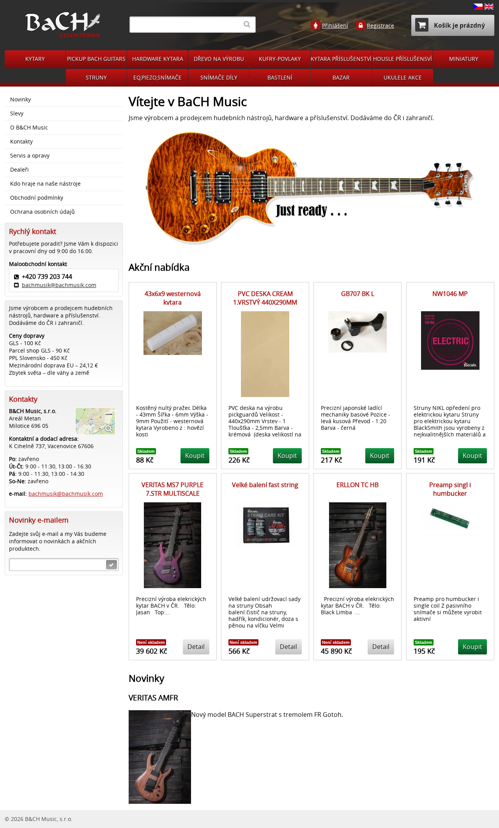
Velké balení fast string (265, 484)
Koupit (195, 455)
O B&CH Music (29, 127)
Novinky (20, 99)
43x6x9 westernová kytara (173, 298)
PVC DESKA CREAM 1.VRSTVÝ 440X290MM (265, 298)
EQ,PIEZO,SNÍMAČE (157, 77)
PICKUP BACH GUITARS (96, 58)
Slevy (16, 113)
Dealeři (19, 169)
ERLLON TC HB (357, 484)
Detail (196, 646)
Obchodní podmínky (36, 197)
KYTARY (35, 58)
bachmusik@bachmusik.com (59, 285)
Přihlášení (335, 25)
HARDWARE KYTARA (157, 58)
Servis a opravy (30, 155)
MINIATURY (463, 58)
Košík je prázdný (458, 25)
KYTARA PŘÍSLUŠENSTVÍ (341, 58)
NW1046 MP (450, 293)
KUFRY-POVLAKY (280, 58)
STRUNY (96, 77)
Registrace (380, 25)
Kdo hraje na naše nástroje (45, 183)
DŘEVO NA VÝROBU (219, 58)
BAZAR (341, 77)
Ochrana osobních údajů (42, 211)
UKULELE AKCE (403, 77)
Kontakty (21, 141)
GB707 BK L (357, 293)
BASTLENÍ (279, 77)
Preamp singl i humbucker (450, 489)
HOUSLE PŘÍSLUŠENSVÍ (402, 58)
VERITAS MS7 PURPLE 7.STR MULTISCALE (172, 489)
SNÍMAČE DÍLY (218, 77)
